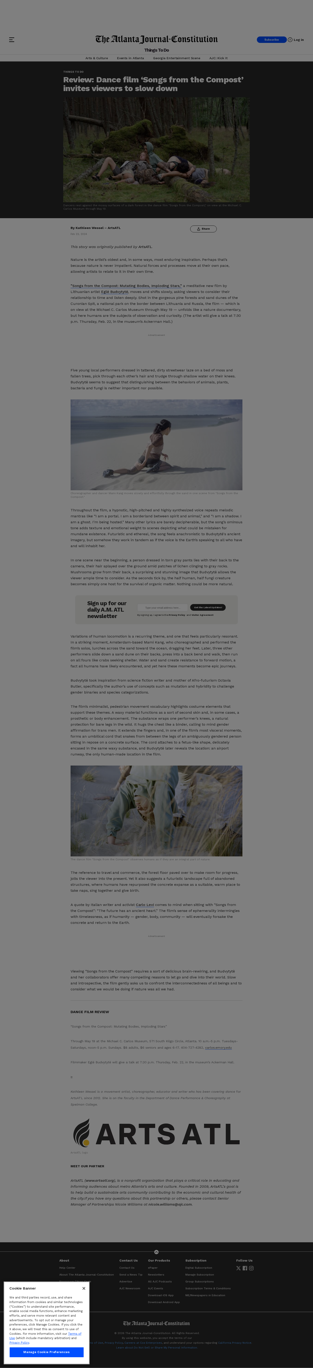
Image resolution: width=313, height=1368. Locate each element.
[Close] (84, 1288)
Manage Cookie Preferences (46, 1352)
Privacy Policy (19, 1342)
